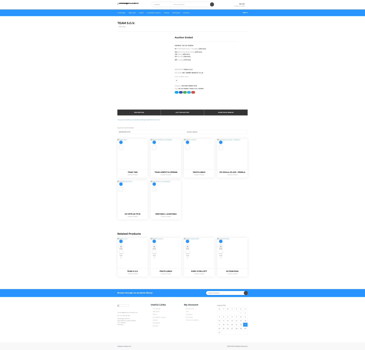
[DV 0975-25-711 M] (132, 196)
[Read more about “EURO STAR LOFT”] (187, 241)
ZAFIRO (201, 88)
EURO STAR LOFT (199, 271)
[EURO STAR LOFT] (199, 253)
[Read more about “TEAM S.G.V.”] (121, 241)
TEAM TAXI (133, 172)
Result (141, 13)
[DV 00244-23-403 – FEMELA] (232, 154)
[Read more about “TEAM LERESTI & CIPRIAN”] (154, 142)
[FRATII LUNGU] (199, 154)
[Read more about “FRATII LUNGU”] (187, 142)
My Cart (242, 4)
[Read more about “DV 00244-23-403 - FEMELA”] (220, 142)
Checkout (189, 314)
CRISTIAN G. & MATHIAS (166, 214)
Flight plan (132, 13)
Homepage (121, 13)
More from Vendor (226, 112)
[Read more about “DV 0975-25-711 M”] (121, 184)
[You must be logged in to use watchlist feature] (177, 80)
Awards (166, 13)
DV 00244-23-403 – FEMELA (232, 172)
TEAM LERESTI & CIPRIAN (166, 172)
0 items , (239, 6)
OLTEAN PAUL (232, 271)
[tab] (139, 112)
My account (190, 309)
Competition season (154, 13)
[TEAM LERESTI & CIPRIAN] (166, 154)
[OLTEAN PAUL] (232, 253)
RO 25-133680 (183, 88)
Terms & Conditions (192, 320)
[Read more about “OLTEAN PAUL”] (220, 241)
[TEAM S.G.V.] (132, 253)
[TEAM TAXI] (132, 154)
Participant (176, 13)
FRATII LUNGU (199, 172)
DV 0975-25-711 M (132, 214)
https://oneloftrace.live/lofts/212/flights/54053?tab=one (138, 120)
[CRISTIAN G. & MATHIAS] (166, 196)
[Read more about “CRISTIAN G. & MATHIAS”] (154, 184)
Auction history (182, 112)
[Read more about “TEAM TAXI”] (121, 142)
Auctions (186, 13)
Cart (187, 311)
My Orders (189, 317)
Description (139, 112)
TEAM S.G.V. (193, 88)
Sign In (245, 12)
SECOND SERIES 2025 (189, 86)
